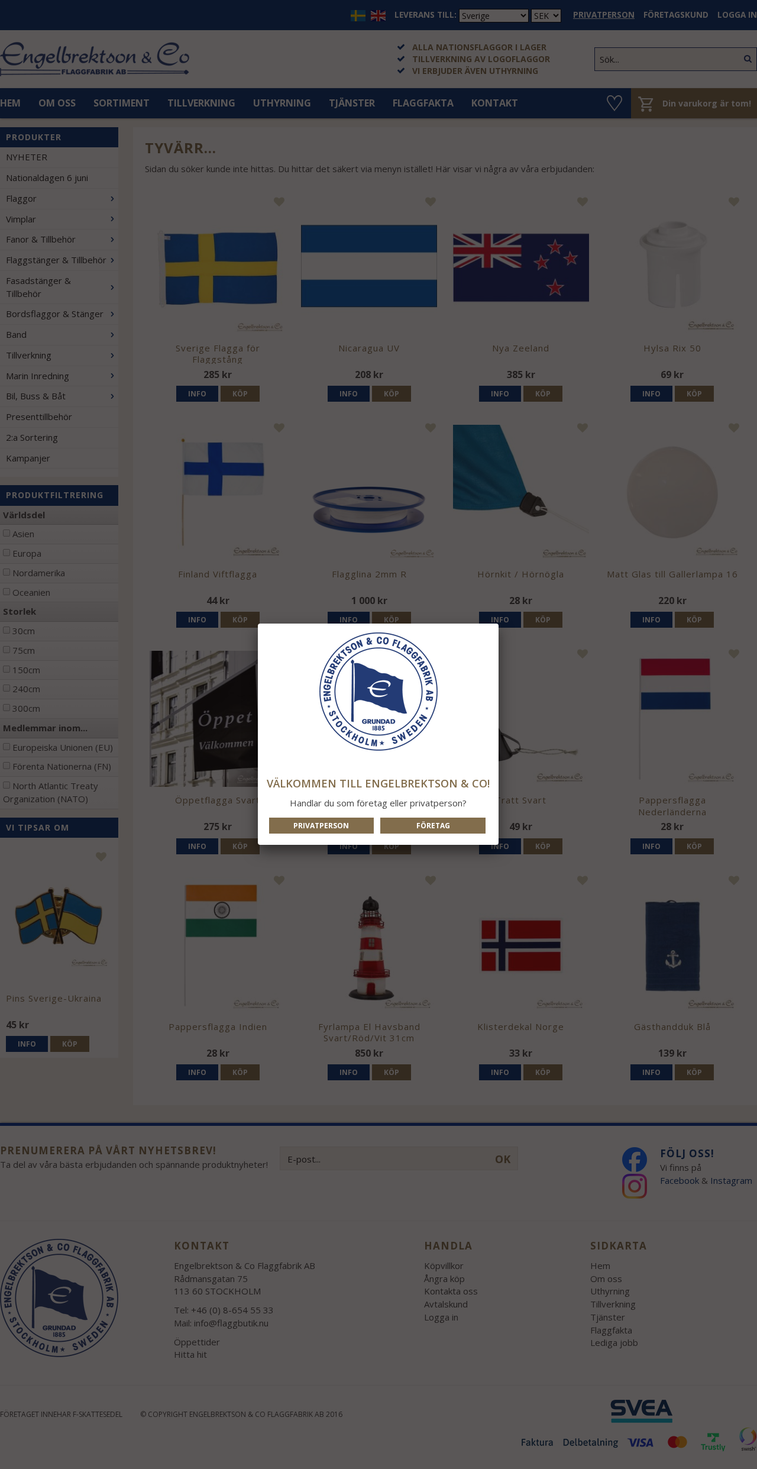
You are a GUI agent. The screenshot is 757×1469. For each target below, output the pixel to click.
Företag (433, 826)
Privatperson (321, 826)
